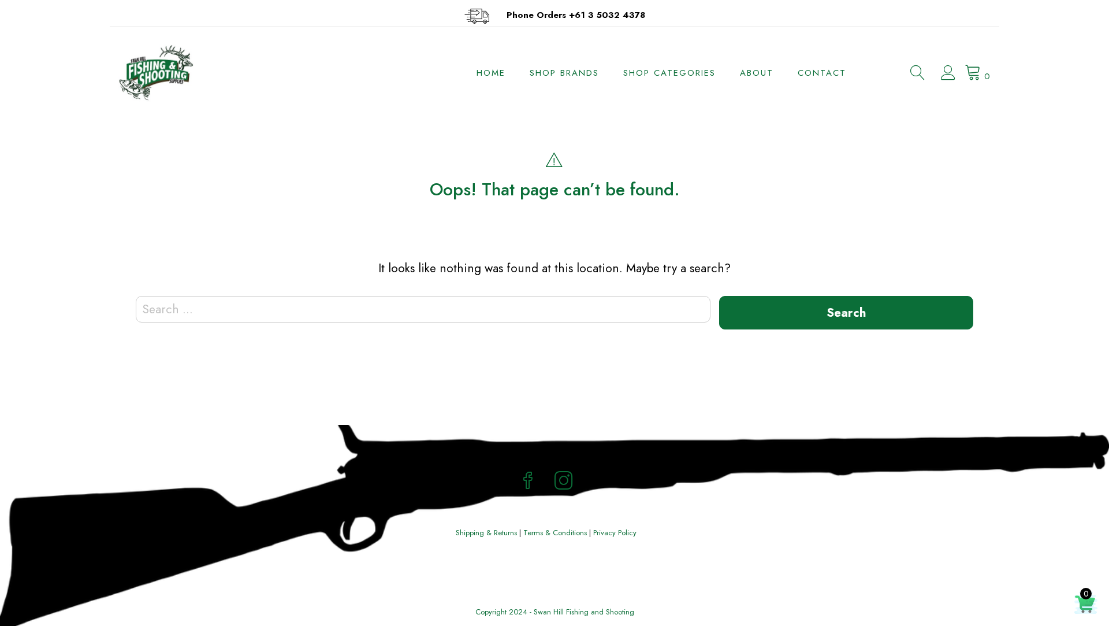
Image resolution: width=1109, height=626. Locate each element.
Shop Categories (669, 72)
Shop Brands (564, 72)
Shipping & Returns (486, 532)
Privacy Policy (615, 532)
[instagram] (563, 482)
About (756, 72)
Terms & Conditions (555, 532)
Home (491, 72)
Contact (822, 72)
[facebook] (528, 482)
